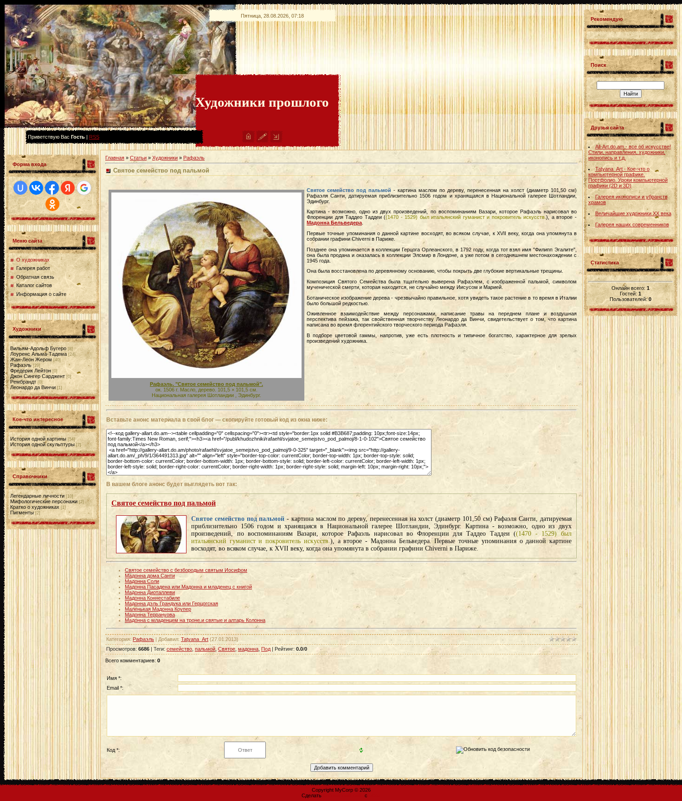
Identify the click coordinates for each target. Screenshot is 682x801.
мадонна (248, 649)
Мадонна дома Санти (150, 575)
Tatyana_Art (194, 639)
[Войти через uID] (20, 188)
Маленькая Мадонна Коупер (158, 609)
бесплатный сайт (343, 795)
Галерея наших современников (632, 224)
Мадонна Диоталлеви (150, 592)
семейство (179, 649)
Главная (114, 157)
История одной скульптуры (42, 444)
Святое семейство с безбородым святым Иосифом (186, 570)
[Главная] (248, 141)
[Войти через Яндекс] (68, 188)
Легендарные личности (37, 496)
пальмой (205, 649)
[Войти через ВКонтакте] (36, 188)
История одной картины (38, 439)
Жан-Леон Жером (31, 359)
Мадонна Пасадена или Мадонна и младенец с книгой (188, 587)
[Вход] (276, 141)
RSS (94, 137)
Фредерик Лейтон (30, 370)
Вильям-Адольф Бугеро (38, 348)
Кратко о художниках (34, 507)
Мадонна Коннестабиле (152, 598)
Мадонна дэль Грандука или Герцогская (171, 603)
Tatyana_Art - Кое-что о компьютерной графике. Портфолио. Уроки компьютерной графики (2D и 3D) (628, 177)
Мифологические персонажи (43, 501)
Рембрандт (23, 381)
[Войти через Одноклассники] (52, 204)
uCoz (375, 795)
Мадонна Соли (142, 581)
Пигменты (22, 512)
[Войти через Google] (84, 187)
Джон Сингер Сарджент (37, 376)
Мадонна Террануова (150, 614)
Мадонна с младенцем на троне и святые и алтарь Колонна (195, 620)
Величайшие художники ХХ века (633, 213)
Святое (226, 649)
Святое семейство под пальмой (163, 503)
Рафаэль (21, 365)
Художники (165, 157)
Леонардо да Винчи (33, 387)
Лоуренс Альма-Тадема (38, 354)
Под (265, 649)
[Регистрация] (262, 141)
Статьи (138, 157)
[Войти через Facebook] (52, 188)
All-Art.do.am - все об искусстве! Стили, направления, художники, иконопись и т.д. (629, 152)
